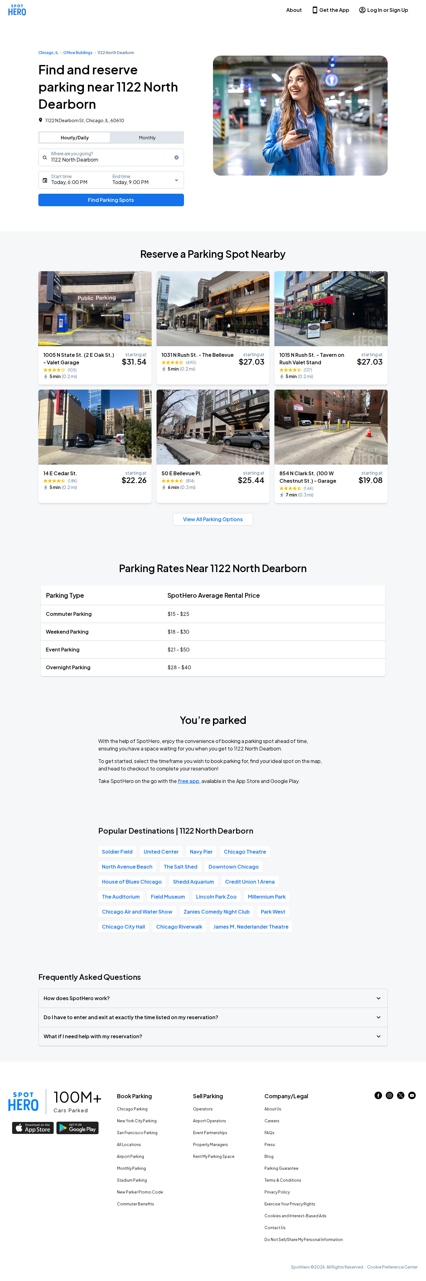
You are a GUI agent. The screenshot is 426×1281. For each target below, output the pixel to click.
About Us (272, 1109)
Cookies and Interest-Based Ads (295, 1216)
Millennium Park (267, 896)
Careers (271, 1121)
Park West (273, 911)
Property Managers (210, 1144)
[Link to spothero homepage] (23, 1102)
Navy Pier (201, 851)
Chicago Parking (132, 1109)
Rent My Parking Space (214, 1156)
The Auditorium (121, 896)
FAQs (269, 1132)
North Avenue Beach (127, 866)
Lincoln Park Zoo (216, 896)
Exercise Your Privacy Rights (289, 1204)
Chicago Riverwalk (179, 926)
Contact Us (275, 1227)
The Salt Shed (180, 866)
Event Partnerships (210, 1132)
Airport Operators (209, 1121)
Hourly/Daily (75, 137)
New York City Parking (137, 1121)
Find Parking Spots (111, 200)
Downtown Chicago (234, 866)
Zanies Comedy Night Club (217, 911)
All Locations (129, 1144)
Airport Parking (130, 1156)
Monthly (147, 137)
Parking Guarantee (281, 1168)
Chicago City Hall (123, 926)
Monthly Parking (131, 1168)
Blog (269, 1156)
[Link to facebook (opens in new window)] (378, 1097)
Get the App (334, 10)
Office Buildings (78, 52)
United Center (161, 851)
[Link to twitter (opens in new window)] (400, 1097)
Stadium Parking (132, 1180)
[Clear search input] (176, 157)
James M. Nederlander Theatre (251, 926)
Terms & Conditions (282, 1180)
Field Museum (168, 896)
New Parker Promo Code (140, 1192)
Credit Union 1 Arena (250, 881)
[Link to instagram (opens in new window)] (389, 1097)
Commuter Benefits (135, 1204)
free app (188, 781)
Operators (203, 1109)
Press (269, 1144)
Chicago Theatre (245, 851)
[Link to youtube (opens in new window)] (412, 1097)
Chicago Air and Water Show (137, 911)
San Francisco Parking (137, 1132)
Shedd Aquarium (193, 881)
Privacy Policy (277, 1192)
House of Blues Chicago (132, 881)
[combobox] (111, 157)
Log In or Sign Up (387, 10)
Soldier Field (117, 851)
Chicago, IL (48, 52)
